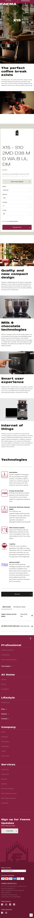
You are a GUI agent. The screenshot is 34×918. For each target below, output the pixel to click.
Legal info (4, 779)
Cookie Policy (5, 774)
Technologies (6, 666)
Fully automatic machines (8, 659)
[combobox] (17, 190)
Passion (4, 714)
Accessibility (4, 803)
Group (4, 210)
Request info (17, 227)
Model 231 (4, 784)
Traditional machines (7, 650)
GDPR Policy (5, 769)
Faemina (3, 679)
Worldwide (4, 737)
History (3, 732)
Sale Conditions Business (8, 798)
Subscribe (9, 831)
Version (4, 194)
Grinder (4, 202)
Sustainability (5, 746)
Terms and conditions (7, 788)
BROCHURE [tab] (7, 607)
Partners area (5, 756)
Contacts (4, 718)
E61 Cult (3, 684)
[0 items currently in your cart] (26, 6)
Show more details (17, 181)
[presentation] (17, 459)
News (3, 709)
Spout (4, 186)
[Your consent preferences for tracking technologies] (31, 915)
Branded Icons (5, 702)
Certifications (5, 741)
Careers (3, 751)
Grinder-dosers (5, 655)
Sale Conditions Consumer (9, 793)
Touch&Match (5, 689)
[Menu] (31, 5)
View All (17, 594)
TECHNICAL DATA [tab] (19, 607)
